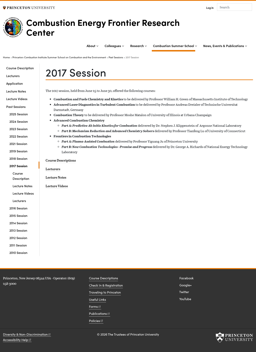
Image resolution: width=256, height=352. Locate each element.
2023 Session (18, 129)
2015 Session (18, 215)
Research (137, 45)
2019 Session (18, 151)
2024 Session (18, 121)
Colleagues (113, 45)
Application (14, 83)
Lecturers (13, 75)
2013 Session (18, 230)
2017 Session (24, 165)
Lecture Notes (16, 91)
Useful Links (97, 299)
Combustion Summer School (174, 45)
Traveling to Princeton (105, 292)
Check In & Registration (106, 285)
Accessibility (15, 340)
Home (6, 57)
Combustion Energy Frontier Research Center (103, 27)
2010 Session (18, 252)
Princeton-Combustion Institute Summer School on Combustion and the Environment (59, 57)
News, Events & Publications (223, 45)
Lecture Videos (16, 99)
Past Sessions (116, 57)
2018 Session (18, 158)
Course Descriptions (61, 160)
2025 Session (18, 114)
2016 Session (18, 208)
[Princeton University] (29, 7)
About (91, 45)
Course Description (20, 68)
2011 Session (18, 245)
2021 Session (18, 143)
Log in (210, 8)
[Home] (14, 29)
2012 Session (18, 237)
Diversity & (25, 334)
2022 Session (18, 136)
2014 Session (18, 223)
